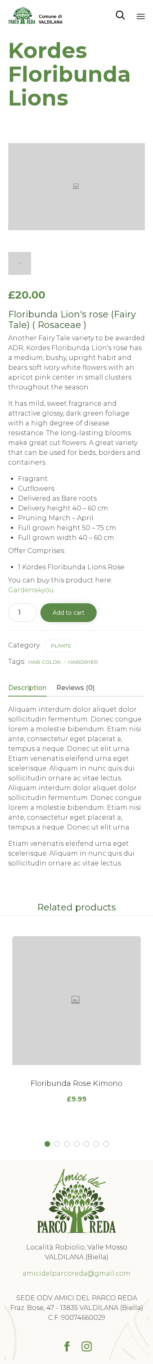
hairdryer (83, 662)
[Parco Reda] (35, 15)
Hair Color (44, 662)
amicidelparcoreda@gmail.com (76, 1273)
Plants (61, 646)
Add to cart (68, 612)
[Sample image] (19, 263)
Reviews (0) (75, 688)
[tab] (31, 688)
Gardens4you (31, 590)
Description (27, 688)
